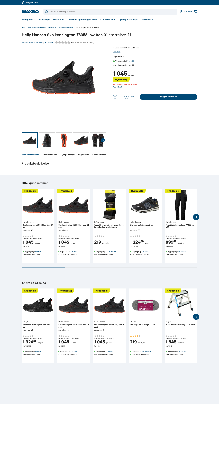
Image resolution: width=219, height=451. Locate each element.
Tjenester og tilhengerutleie (82, 19)
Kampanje (44, 19)
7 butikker (182, 252)
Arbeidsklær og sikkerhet (37, 28)
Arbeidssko (52, 28)
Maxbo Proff (148, 19)
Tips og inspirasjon (128, 19)
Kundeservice (107, 19)
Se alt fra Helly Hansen (32, 42)
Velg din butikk (33, 2)
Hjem (23, 28)
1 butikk (130, 61)
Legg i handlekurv (168, 96)
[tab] (30, 155)
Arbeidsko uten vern (66, 28)
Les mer (116, 51)
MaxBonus (58, 19)
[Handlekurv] (195, 11)
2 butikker (182, 351)
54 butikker (111, 252)
